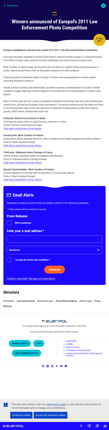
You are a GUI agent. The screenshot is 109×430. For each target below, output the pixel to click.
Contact (89, 426)
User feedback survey (26, 353)
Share (103, 5)
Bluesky (61, 366)
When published (23, 223)
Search (81, 426)
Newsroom (12, 5)
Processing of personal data (78, 350)
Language (97, 426)
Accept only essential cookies (50, 415)
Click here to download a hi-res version (22, 128)
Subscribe (54, 269)
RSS (43, 366)
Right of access (72, 347)
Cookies (69, 344)
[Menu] (105, 426)
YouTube (66, 366)
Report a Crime (20, 343)
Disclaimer (14, 250)
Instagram (47, 366)
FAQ (39, 343)
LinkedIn (52, 366)
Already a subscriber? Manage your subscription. (31, 278)
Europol (13, 426)
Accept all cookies (21, 415)
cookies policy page (56, 404)
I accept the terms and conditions (32, 259)
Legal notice (71, 341)
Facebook (56, 366)
